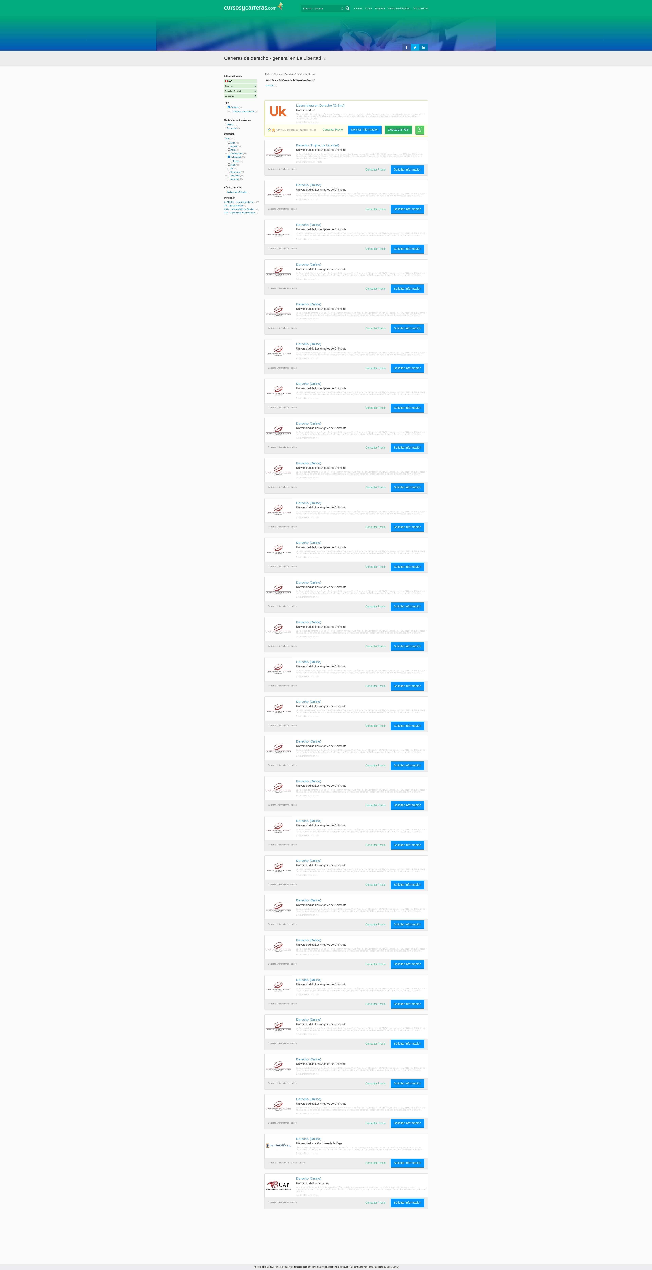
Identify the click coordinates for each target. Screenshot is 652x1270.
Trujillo (236, 161)
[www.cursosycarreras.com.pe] (253, 7)
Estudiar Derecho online (307, 122)
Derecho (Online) (308, 185)
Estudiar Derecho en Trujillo (309, 162)
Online (230, 124)
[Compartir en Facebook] (406, 47)
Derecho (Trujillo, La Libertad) (317, 145)
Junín (233, 165)
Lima (232, 143)
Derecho (269, 85)
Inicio (267, 74)
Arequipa (234, 179)
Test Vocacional (420, 8)
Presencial (232, 128)
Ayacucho (235, 175)
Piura (232, 150)
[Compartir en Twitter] (415, 47)
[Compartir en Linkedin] (423, 47)
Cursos (368, 8)
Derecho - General (293, 74)
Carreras (358, 8)
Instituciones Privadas (238, 192)
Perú (227, 138)
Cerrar (395, 1267)
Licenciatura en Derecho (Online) (320, 105)
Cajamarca (235, 172)
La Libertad (235, 157)
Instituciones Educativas (399, 8)
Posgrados (380, 8)
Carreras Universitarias (243, 111)
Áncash (233, 146)
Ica (231, 168)
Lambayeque (236, 153)
